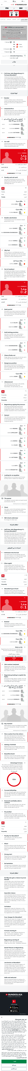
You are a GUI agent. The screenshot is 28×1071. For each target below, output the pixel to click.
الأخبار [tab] (18, 19)
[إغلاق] (1, 1017)
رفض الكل (14, 1065)
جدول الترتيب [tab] (3, 19)
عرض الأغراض (14, 1068)
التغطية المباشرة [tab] (24, 19)
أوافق (15, 1061)
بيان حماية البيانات (9, 1049)
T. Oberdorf (6, 52)
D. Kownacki (6, 49)
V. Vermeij (7, 42)
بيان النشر (4, 1049)
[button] (2, 4)
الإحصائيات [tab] (9, 19)
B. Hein (20, 44)
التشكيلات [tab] (14, 19)
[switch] (20, 32)
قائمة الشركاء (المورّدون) (22, 1057)
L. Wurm (21, 46)
